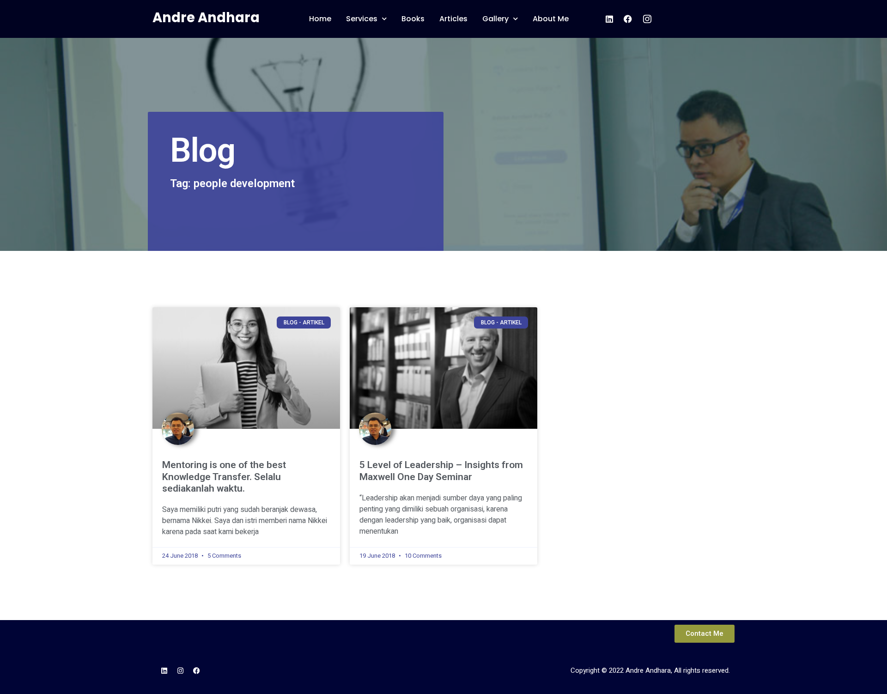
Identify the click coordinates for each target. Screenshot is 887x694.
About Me (551, 18)
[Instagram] (180, 670)
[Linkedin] (164, 670)
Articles (453, 18)
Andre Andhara (206, 17)
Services (361, 18)
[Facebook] (196, 670)
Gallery (495, 18)
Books (413, 18)
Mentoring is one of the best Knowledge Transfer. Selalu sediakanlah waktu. (224, 476)
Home (320, 18)
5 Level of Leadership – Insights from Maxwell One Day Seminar (441, 470)
